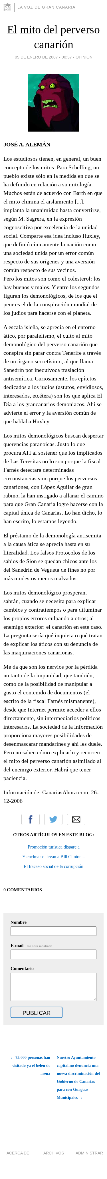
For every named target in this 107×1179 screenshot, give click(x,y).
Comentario (22, 968)
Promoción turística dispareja (54, 847)
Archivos (53, 1153)
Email (76, 819)
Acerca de (18, 1153)
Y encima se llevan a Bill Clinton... (53, 856)
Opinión (84, 57)
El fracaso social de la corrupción (53, 866)
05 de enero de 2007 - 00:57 (43, 57)
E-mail (32, 945)
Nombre (19, 922)
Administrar (89, 1153)
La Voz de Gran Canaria (46, 7)
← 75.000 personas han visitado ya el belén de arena (30, 1065)
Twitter (53, 819)
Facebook (30, 819)
